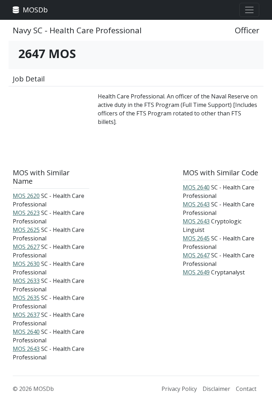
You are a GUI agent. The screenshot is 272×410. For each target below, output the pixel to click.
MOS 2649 (196, 272)
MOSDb (34, 10)
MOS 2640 (26, 332)
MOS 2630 (26, 264)
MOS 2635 (26, 298)
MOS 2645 (196, 238)
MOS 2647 (196, 255)
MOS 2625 (26, 230)
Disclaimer (216, 389)
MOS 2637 (26, 315)
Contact (246, 389)
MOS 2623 (26, 213)
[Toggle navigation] (249, 10)
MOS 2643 (26, 349)
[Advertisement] (51, 127)
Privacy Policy (179, 389)
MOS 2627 (26, 247)
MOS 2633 (26, 281)
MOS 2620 (26, 196)
